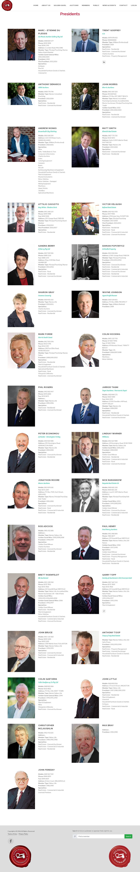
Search (128, 836)
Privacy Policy (23, 834)
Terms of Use (12, 834)
